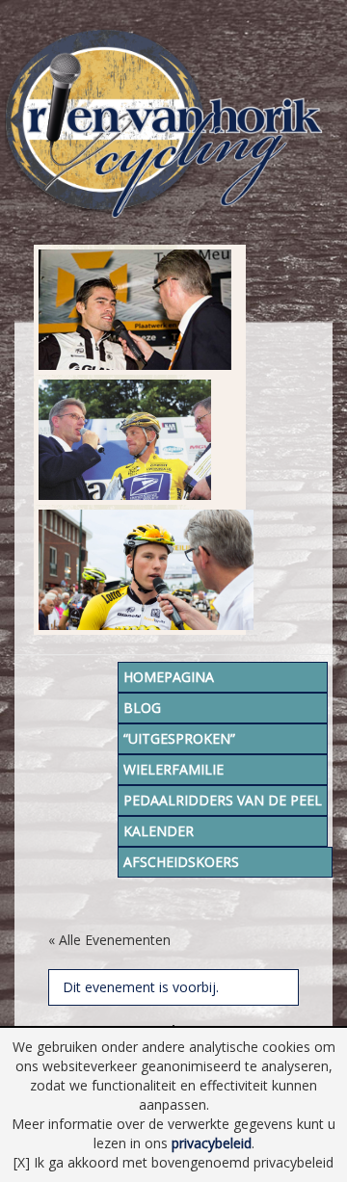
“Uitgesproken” (179, 738)
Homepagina (168, 677)
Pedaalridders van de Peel (222, 800)
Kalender (158, 831)
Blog (142, 707)
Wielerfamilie (173, 769)
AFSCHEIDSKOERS (181, 862)
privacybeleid (212, 1143)
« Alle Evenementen (109, 940)
